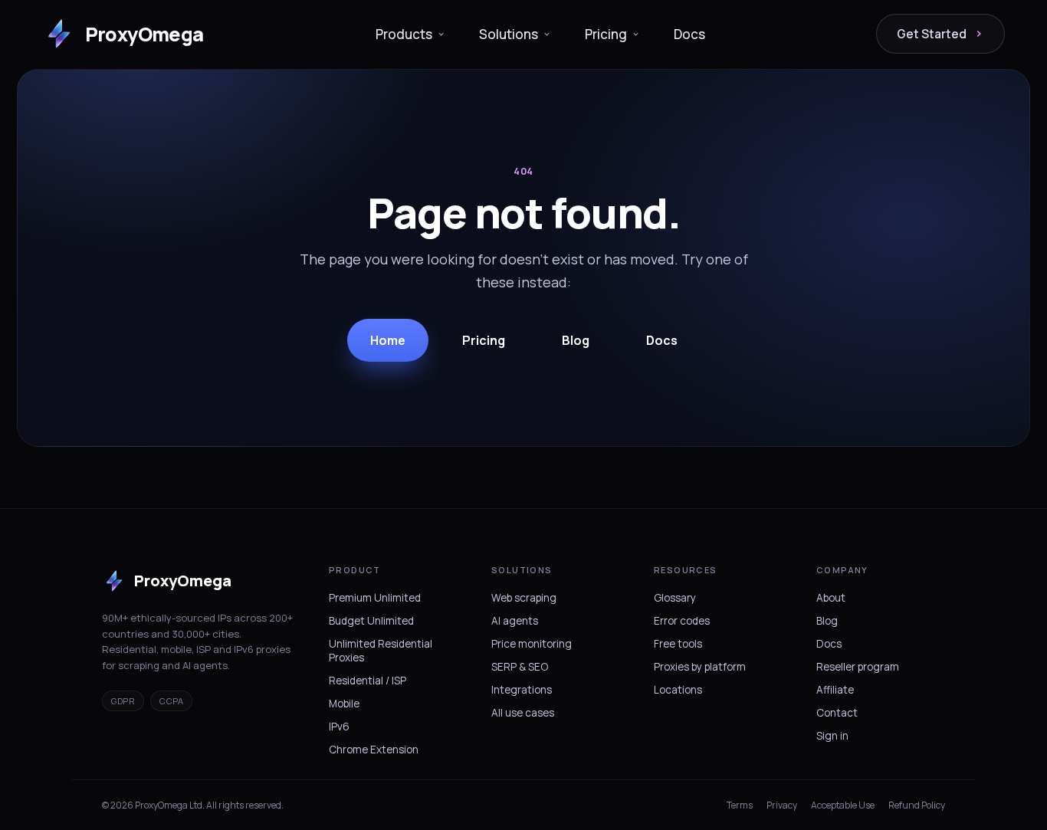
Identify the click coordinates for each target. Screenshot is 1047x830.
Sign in (832, 736)
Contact (837, 713)
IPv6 (339, 726)
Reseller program (857, 667)
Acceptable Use (843, 805)
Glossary (675, 598)
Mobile (344, 703)
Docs (689, 34)
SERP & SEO (519, 667)
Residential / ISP (367, 680)
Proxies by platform (700, 667)
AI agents (514, 621)
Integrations (521, 690)
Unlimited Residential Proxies (380, 650)
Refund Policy (916, 805)
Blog (575, 340)
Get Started (932, 33)
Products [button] (404, 34)
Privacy (781, 805)
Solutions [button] (508, 34)
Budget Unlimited (371, 621)
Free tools (678, 644)
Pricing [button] (606, 34)
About (830, 598)
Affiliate (835, 690)
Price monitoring (531, 644)
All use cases (522, 713)
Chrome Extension (373, 749)
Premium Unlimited (375, 598)
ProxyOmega (144, 34)
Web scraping (523, 598)
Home (387, 340)
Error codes (682, 621)
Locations (678, 690)
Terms (740, 805)
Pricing (483, 340)
